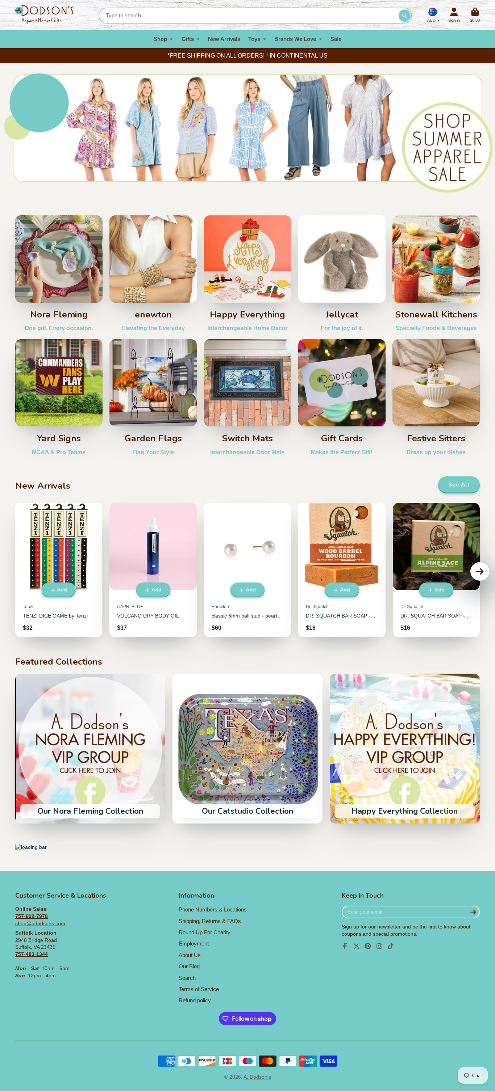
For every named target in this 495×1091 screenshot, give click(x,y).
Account (454, 15)
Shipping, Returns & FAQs (210, 921)
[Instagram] (379, 946)
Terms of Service (199, 989)
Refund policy (195, 1000)
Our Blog (189, 966)
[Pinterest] (368, 946)
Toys (254, 39)
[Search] (405, 15)
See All (459, 485)
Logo (44, 15)
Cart (475, 15)
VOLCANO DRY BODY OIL (152, 570)
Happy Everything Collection (405, 748)
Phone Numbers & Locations (213, 909)
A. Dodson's (257, 1077)
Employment (194, 943)
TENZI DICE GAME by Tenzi (58, 570)
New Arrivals (224, 39)
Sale (335, 39)
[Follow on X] (356, 946)
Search (187, 978)
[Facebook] (345, 946)
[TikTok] (390, 946)
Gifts (188, 39)
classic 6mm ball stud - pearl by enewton (247, 570)
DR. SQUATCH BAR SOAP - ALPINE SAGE (436, 570)
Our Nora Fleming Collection (90, 748)
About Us (190, 955)
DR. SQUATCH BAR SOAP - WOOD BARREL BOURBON (341, 570)
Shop (160, 39)
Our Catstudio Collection (247, 748)
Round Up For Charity (204, 932)
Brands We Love (295, 39)
